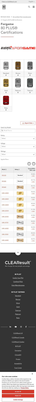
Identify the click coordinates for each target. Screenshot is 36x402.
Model (3, 169)
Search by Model (6, 127)
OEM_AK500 (5, 228)
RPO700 (4, 175)
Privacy (18, 359)
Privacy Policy (25, 388)
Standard (18, 296)
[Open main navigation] (33, 7)
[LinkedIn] (10, 327)
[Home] (4, 7)
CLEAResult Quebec (18, 342)
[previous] (29, 164)
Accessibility (18, 363)
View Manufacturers (18, 285)
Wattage (3, 151)
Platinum (18, 314)
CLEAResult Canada (18, 337)
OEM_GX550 (5, 204)
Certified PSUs (18, 282)
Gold (18, 307)
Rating (3, 135)
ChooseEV (18, 355)
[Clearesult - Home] (18, 264)
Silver (18, 303)
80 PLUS (18, 274)
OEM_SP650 (5, 234)
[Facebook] (26, 327)
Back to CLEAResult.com (9, 1)
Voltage (3, 143)
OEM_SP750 (5, 222)
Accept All (18, 391)
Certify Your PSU (18, 278)
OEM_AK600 (5, 240)
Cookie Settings (18, 400)
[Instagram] (21, 327)
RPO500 (4, 181)
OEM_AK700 (5, 216)
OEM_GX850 (5, 193)
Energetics (18, 350)
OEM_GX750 (5, 210)
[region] (18, 387)
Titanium (18, 310)
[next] (34, 164)
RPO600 (4, 187)
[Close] (32, 373)
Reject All (18, 395)
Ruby (18, 318)
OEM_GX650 (5, 199)
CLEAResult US (18, 333)
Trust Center (18, 368)
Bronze (18, 299)
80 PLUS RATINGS (18, 292)
